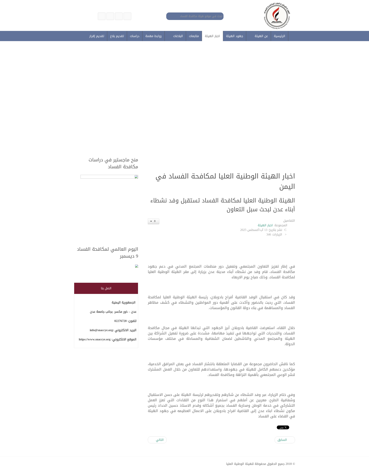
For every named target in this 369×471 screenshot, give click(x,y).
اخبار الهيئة (265, 225)
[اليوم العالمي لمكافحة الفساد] (109, 266)
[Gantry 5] (276, 15)
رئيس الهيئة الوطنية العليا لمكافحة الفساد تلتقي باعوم (224, 119)
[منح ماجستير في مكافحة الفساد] (109, 208)
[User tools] (153, 221)
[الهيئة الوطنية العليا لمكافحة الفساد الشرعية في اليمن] (127, 16)
